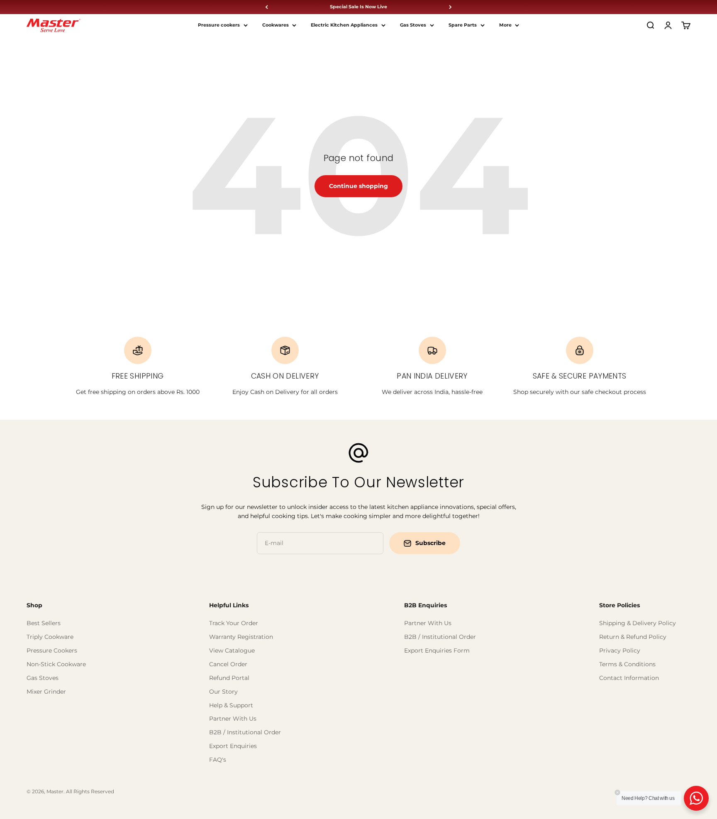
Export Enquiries (233, 746)
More (505, 25)
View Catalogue (232, 650)
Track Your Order (233, 623)
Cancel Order (228, 664)
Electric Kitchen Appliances (344, 25)
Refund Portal (229, 678)
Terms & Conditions (627, 664)
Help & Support (231, 705)
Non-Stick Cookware (56, 664)
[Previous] (266, 7)
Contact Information (629, 678)
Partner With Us (232, 718)
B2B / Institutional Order (245, 732)
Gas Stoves (413, 25)
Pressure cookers (219, 25)
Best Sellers (44, 623)
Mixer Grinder (46, 691)
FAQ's (217, 759)
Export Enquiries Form (437, 650)
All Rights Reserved (90, 791)
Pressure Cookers (52, 650)
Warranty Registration (241, 637)
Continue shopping (358, 186)
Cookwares (275, 25)
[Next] (450, 7)
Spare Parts (463, 25)
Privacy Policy (619, 650)
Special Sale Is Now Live (358, 7)
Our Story (223, 691)
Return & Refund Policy (632, 637)
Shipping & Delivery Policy (637, 623)
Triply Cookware (50, 637)
